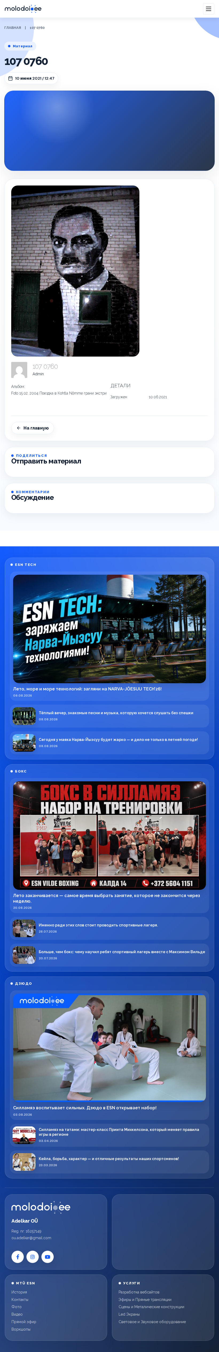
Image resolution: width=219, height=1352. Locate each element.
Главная (12, 28)
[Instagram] (32, 1257)
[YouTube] (47, 1257)
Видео (17, 1314)
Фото (16, 1307)
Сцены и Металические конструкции (151, 1307)
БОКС (21, 771)
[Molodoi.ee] (40, 1207)
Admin (38, 374)
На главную (36, 428)
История (19, 1292)
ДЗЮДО (23, 984)
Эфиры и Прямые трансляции (145, 1299)
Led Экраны (129, 1314)
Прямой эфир (23, 1322)
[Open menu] (208, 8)
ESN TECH (25, 565)
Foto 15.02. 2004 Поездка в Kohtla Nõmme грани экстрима (61, 393)
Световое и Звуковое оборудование (152, 1322)
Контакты (19, 1299)
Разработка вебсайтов (139, 1292)
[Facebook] (17, 1257)
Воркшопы (20, 1329)
